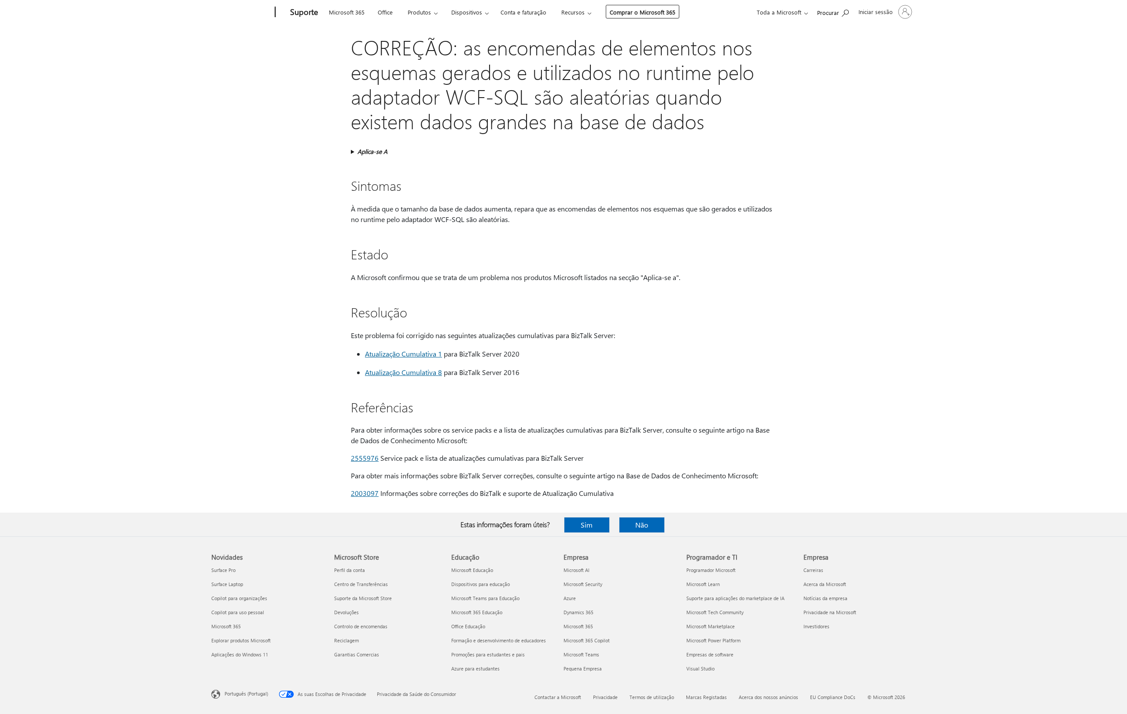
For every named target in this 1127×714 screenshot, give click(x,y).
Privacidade (605, 697)
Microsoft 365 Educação (476, 612)
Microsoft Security (583, 584)
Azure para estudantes (475, 668)
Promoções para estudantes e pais (488, 654)
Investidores (816, 626)
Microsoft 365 (347, 12)
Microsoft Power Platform (713, 640)
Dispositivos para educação (480, 584)
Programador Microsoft (711, 570)
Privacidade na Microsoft (829, 612)
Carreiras (813, 570)
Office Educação (468, 626)
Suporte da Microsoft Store (363, 598)
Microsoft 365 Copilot (587, 640)
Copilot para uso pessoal (237, 612)
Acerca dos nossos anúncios (768, 697)
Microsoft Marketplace (710, 626)
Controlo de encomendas (360, 626)
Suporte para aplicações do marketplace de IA (735, 598)
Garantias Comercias (356, 654)
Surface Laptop (227, 584)
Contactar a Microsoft (557, 697)
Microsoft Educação (472, 570)
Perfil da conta (349, 570)
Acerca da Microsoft (824, 584)
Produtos (419, 12)
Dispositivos (466, 12)
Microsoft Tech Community (715, 612)
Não (641, 524)
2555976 (365, 458)
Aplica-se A (372, 151)
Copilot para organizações (239, 598)
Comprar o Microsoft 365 (642, 12)
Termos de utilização (652, 697)
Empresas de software (709, 654)
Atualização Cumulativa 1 (403, 353)
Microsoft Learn (703, 584)
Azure (570, 598)
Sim (587, 524)
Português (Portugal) (246, 693)
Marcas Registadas (706, 697)
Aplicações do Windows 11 (239, 654)
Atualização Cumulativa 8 (403, 372)
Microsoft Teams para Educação (485, 598)
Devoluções (346, 612)
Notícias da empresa (825, 598)
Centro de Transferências (361, 584)
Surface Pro (223, 570)
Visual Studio (700, 668)
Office (385, 12)
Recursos (573, 12)
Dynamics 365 (578, 612)
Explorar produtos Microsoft (241, 640)
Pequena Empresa (583, 668)
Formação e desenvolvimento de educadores (498, 640)
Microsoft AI (576, 570)
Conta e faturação (523, 12)
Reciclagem (346, 640)
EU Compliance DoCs (832, 697)
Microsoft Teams (581, 654)
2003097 (365, 493)
